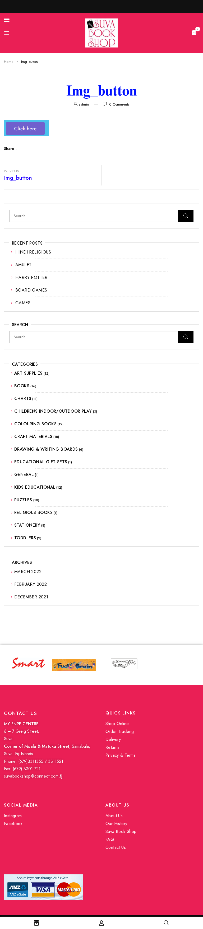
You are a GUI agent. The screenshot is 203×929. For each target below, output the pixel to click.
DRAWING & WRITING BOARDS (46, 449)
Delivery (113, 739)
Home (8, 61)
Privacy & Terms (120, 755)
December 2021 (31, 597)
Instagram (13, 816)
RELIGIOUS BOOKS (33, 512)
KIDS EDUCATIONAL (34, 487)
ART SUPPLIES (28, 373)
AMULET (23, 265)
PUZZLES (23, 500)
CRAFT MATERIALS (33, 436)
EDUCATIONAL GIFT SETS (40, 462)
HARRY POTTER (31, 277)
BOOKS (21, 386)
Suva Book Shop (121, 831)
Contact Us (115, 847)
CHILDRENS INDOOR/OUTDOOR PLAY (53, 411)
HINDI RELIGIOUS (33, 252)
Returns (112, 747)
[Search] (185, 216)
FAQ (109, 839)
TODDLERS (25, 538)
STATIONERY (27, 525)
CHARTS (22, 399)
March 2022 (27, 572)
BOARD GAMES (31, 290)
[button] (194, 32)
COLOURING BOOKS (35, 424)
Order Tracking (119, 731)
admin (84, 104)
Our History (116, 824)
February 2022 (30, 584)
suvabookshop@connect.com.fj (33, 776)
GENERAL (24, 474)
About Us (114, 816)
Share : (10, 148)
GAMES (22, 303)
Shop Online (117, 724)
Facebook (13, 824)
